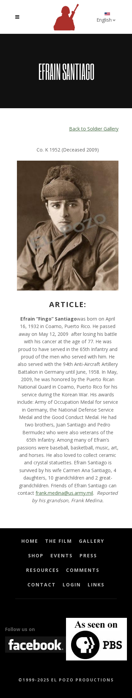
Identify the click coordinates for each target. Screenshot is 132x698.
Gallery (91, 541)
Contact (41, 584)
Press (88, 555)
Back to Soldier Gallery (93, 128)
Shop (36, 555)
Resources (42, 570)
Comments (83, 570)
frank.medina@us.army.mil (64, 493)
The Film (58, 541)
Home (29, 541)
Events (61, 555)
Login (72, 584)
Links (96, 584)
